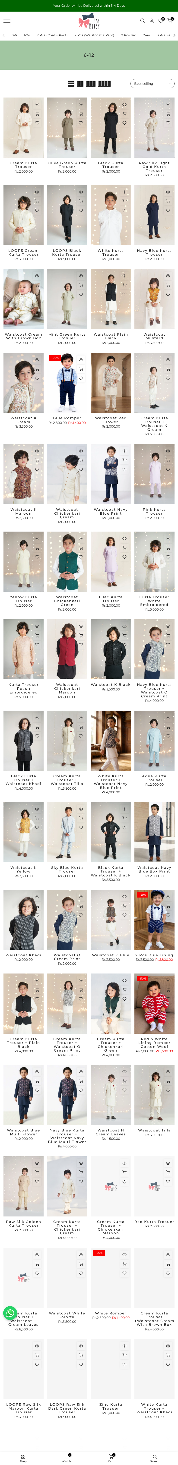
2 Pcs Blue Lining (154, 955)
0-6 (14, 35)
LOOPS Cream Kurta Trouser (23, 252)
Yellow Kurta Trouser (23, 599)
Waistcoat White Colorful (67, 1315)
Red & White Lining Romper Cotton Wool (154, 1043)
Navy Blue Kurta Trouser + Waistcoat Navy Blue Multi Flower (67, 1136)
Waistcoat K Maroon (23, 511)
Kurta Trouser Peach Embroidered (24, 688)
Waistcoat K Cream (23, 420)
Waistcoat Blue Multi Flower (23, 1132)
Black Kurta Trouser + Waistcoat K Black (111, 871)
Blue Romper (67, 418)
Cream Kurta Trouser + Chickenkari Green (111, 1045)
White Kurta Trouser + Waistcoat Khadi (154, 1408)
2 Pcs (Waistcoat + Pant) (94, 35)
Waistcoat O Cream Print (67, 957)
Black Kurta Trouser (111, 165)
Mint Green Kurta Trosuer (67, 336)
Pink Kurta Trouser (154, 511)
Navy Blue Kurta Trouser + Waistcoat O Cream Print (154, 690)
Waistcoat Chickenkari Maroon (67, 688)
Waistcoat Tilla (154, 1130)
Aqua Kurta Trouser (154, 778)
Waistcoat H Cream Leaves (111, 1132)
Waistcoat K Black (111, 684)
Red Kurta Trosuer (154, 1221)
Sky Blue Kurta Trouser (67, 869)
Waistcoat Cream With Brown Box (23, 336)
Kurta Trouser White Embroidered (154, 601)
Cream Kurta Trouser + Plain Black (23, 1043)
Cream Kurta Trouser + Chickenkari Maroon (111, 1227)
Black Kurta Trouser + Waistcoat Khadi (23, 780)
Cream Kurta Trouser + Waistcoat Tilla (67, 780)
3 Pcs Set (164, 35)
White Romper (111, 1313)
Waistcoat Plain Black (111, 336)
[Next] (174, 35)
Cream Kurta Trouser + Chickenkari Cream (67, 1227)
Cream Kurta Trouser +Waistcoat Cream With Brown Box (154, 1319)
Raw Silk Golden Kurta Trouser (23, 1223)
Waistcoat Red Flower (111, 420)
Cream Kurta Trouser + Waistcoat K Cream (154, 424)
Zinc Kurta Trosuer (110, 1406)
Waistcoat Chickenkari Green (67, 601)
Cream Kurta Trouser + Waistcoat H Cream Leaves (23, 1319)
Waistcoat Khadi (23, 955)
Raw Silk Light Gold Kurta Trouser (154, 167)
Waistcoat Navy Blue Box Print (154, 869)
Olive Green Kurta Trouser (67, 165)
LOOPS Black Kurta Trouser (67, 252)
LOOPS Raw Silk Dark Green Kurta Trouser (67, 1408)
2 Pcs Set (128, 35)
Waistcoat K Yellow (23, 869)
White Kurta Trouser (111, 252)
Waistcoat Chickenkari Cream (67, 513)
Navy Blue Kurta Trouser (154, 252)
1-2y (27, 35)
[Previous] (4, 35)
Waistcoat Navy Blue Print (111, 511)
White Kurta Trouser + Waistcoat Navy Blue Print (111, 782)
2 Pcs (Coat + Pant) (52, 35)
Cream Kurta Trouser (23, 165)
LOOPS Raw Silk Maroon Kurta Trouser (23, 1408)
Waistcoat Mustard (154, 336)
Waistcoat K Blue (111, 955)
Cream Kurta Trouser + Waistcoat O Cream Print (67, 1045)
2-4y (146, 35)
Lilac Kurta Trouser (111, 599)
